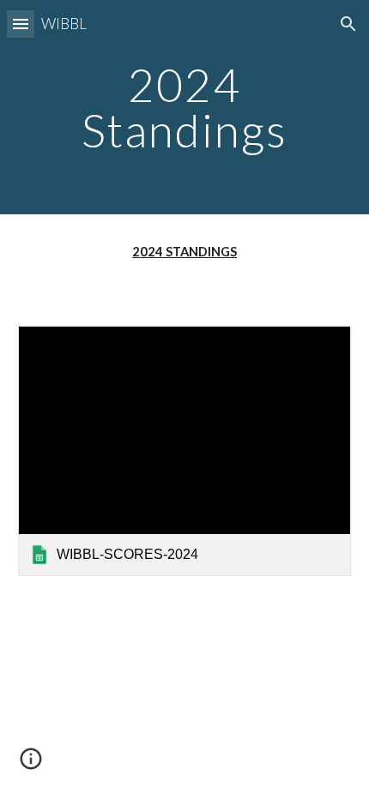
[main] (185, 107)
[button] (20, 23)
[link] (185, 450)
